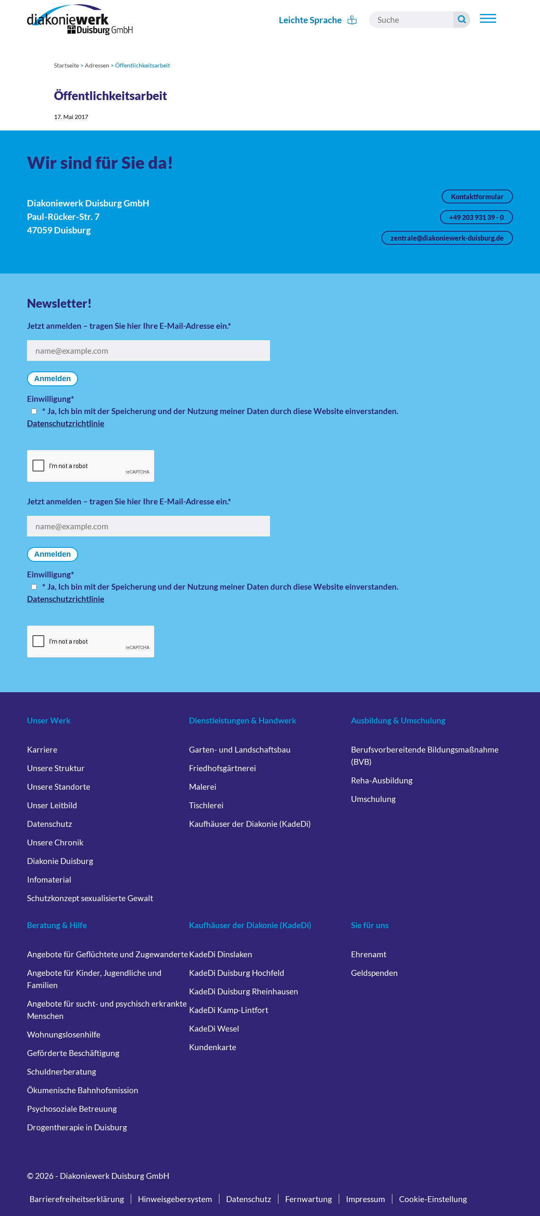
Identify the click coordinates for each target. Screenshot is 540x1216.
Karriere (42, 749)
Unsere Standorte (58, 786)
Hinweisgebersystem (175, 1199)
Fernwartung (308, 1199)
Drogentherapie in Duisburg (77, 1127)
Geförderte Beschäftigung (73, 1053)
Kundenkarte (212, 1047)
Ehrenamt (368, 954)
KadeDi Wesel (214, 1028)
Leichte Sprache (311, 19)
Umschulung (373, 799)
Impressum (365, 1199)
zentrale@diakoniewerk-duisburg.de (447, 238)
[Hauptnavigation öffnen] (488, 18)
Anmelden (52, 378)
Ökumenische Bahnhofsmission (82, 1090)
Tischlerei (206, 805)
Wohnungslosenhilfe (63, 1034)
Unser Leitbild (52, 805)
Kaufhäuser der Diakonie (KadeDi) (250, 824)
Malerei (202, 786)
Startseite (66, 65)
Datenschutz (49, 824)
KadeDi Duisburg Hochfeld (236, 973)
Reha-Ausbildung (382, 780)
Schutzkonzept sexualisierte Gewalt (90, 898)
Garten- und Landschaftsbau (240, 749)
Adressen (97, 65)
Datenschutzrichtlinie (65, 423)
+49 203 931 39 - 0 (476, 217)
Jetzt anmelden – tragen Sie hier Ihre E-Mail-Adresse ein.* (129, 325)
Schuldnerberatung (61, 1071)
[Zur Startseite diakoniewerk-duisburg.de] (79, 19)
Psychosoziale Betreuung (72, 1108)
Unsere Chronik (55, 842)
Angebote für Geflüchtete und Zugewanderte (107, 954)
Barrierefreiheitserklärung (77, 1199)
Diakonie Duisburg (60, 861)
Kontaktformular (477, 196)
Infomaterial (49, 879)
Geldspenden (374, 973)
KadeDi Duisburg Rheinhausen (243, 991)
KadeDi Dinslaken (220, 954)
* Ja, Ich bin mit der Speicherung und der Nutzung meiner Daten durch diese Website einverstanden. (220, 411)
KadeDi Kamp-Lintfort (228, 1010)
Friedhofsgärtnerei (222, 768)
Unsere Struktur (56, 768)
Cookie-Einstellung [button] (433, 1199)
